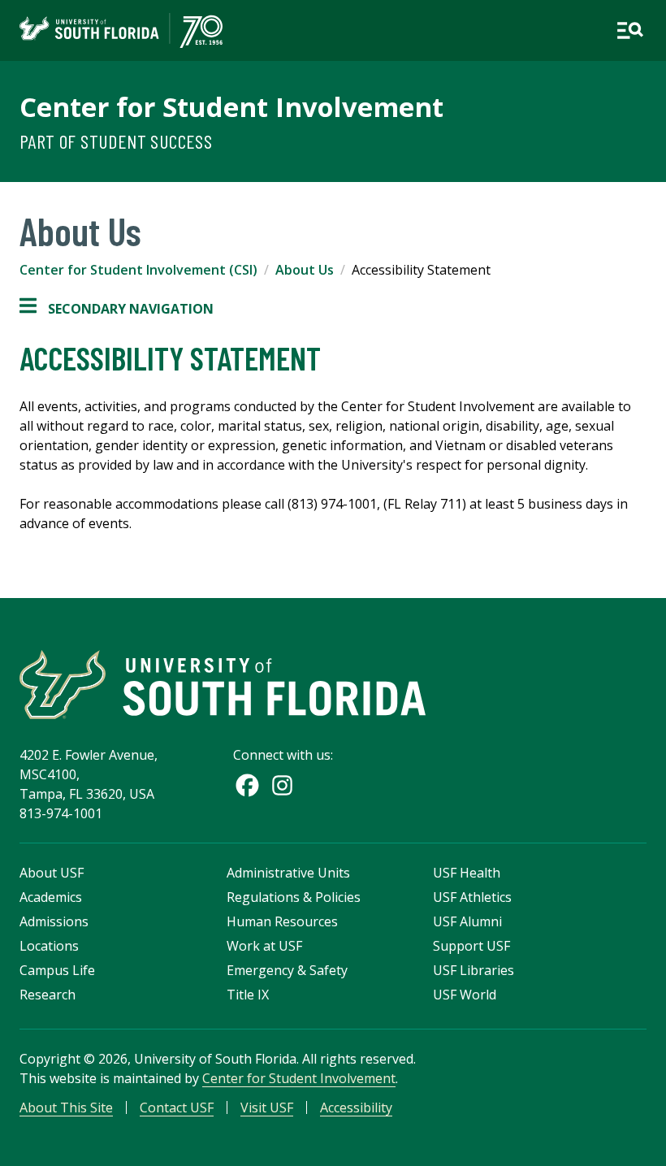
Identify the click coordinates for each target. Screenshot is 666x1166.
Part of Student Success (115, 141)
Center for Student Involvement (231, 107)
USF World (464, 994)
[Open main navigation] (630, 30)
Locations (49, 946)
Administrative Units (288, 873)
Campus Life (57, 970)
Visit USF (266, 1107)
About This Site (66, 1107)
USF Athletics (472, 897)
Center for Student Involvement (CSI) (138, 270)
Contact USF (177, 1107)
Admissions (54, 921)
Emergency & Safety (287, 970)
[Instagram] (282, 785)
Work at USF (264, 946)
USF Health (466, 873)
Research (47, 994)
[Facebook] (247, 785)
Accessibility (356, 1107)
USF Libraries (473, 970)
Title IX (248, 994)
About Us (304, 270)
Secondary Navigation (116, 309)
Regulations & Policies (294, 897)
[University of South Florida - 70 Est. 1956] (121, 30)
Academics (50, 897)
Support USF (471, 946)
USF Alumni (467, 921)
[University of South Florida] (222, 684)
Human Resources (282, 921)
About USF (51, 873)
